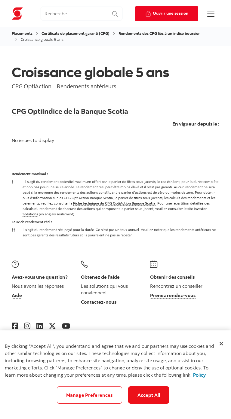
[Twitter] (52, 325)
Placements (22, 33)
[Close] (221, 343)
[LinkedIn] (39, 325)
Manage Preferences (89, 395)
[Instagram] (27, 325)
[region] (115, 374)
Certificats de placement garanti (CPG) (75, 33)
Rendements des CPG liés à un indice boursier (159, 33)
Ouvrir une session (170, 13)
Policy (199, 375)
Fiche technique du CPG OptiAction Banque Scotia (114, 203)
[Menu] (210, 13)
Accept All (148, 395)
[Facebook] (15, 325)
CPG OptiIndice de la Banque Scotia (70, 111)
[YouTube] (66, 325)
